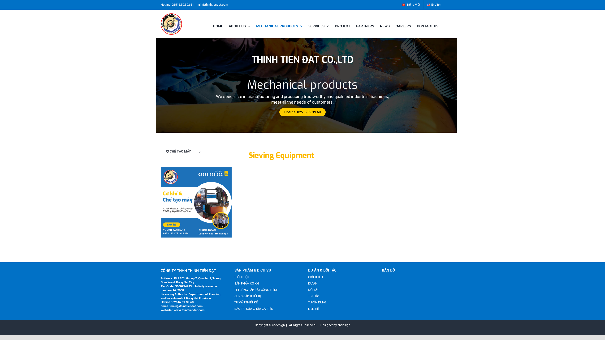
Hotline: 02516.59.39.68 (302, 112)
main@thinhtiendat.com (212, 4)
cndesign (343, 325)
